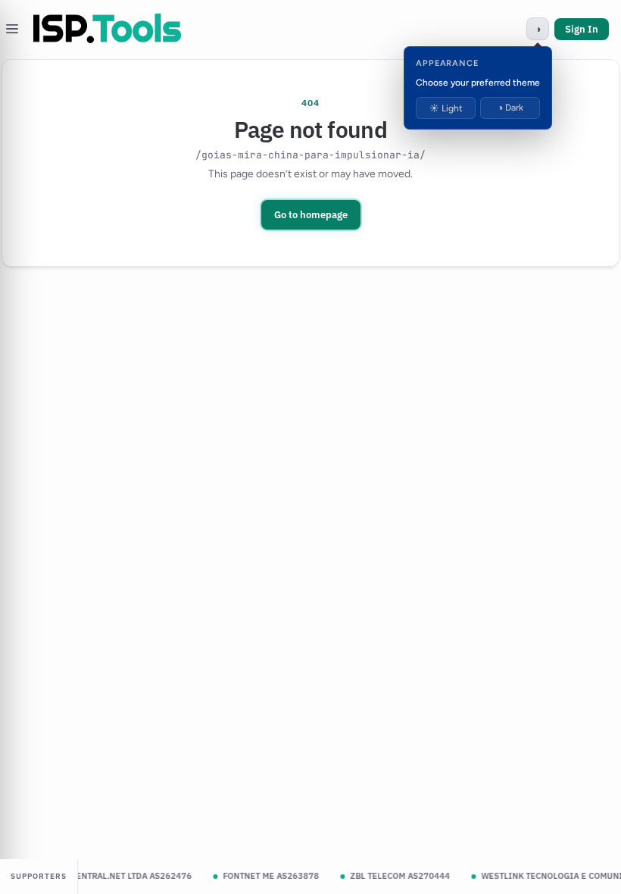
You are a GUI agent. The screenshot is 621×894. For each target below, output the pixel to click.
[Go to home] (107, 29)
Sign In (581, 29)
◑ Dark (510, 107)
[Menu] (12, 28)
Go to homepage (311, 214)
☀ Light (446, 108)
